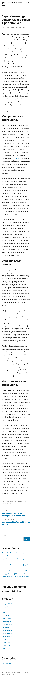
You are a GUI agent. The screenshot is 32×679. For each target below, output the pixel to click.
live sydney (15, 158)
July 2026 (6, 607)
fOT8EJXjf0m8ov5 (8, 27)
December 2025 (8, 628)
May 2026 (6, 613)
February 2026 (8, 622)
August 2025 (7, 640)
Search (4, 535)
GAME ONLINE (7, 503)
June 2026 (6, 610)
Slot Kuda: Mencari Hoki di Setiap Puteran (16, 571)
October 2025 (7, 634)
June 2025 (6, 645)
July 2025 (6, 642)
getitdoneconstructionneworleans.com (12, 672)
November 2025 (8, 631)
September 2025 (8, 637)
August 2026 (7, 604)
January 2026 (7, 625)
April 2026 (6, 616)
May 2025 (6, 648)
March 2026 (7, 619)
